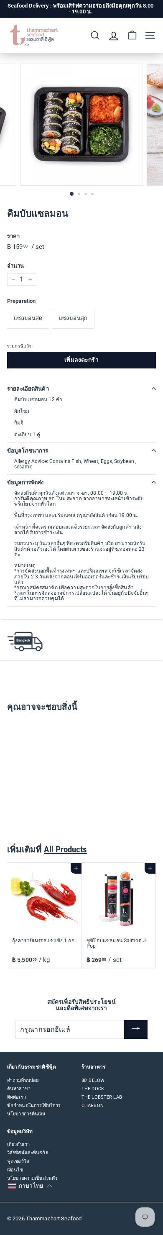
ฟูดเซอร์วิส (18, 1161)
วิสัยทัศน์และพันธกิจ (27, 1153)
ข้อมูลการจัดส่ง (25, 482)
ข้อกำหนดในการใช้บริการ (34, 1105)
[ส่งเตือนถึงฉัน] (136, 1029)
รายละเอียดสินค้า (28, 389)
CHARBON (93, 1105)
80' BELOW (93, 1080)
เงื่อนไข (15, 1170)
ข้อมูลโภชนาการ (27, 450)
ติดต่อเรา (16, 1097)
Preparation (21, 301)
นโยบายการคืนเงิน (26, 1114)
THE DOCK (93, 1089)
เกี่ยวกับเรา (18, 1144)
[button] (30, 1186)
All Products (65, 849)
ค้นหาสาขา (19, 1089)
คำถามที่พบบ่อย (22, 1080)
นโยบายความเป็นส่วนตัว (32, 1178)
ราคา (13, 236)
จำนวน (15, 266)
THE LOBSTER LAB (102, 1097)
